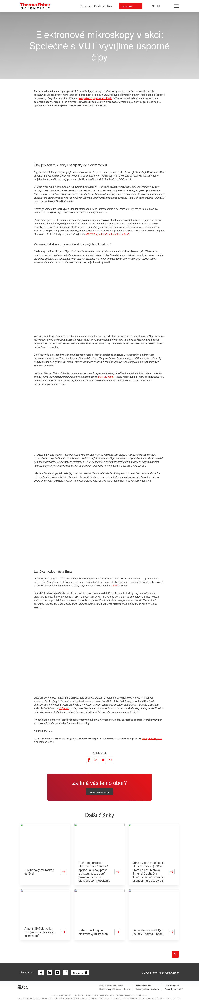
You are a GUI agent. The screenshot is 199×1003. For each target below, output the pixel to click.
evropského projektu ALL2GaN (95, 98)
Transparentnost (172, 985)
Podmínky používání (174, 989)
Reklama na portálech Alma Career (115, 989)
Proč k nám (99, 6)
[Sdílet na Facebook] (89, 760)
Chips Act (64, 708)
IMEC (116, 585)
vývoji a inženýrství (152, 738)
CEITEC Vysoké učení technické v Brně (107, 234)
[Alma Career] (23, 987)
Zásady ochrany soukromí (147, 989)
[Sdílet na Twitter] (103, 760)
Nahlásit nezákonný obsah (111, 985)
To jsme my (86, 6)
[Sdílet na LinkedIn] (96, 760)
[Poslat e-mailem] (110, 760)
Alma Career (172, 972)
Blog (109, 6)
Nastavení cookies (144, 985)
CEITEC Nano (105, 376)
